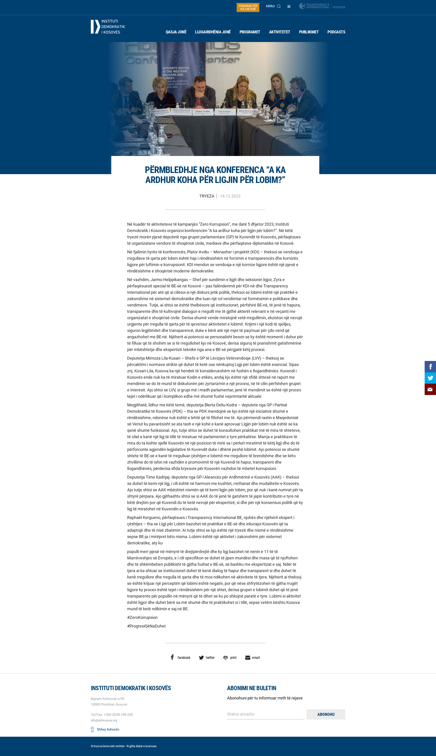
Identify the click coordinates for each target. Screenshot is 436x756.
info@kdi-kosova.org (104, 720)
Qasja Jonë (176, 32)
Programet (250, 32)
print (233, 657)
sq (288, 6)
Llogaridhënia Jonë (212, 32)
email (256, 657)
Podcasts (336, 32)
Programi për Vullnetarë (248, 7)
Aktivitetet (279, 32)
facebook (184, 657)
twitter (210, 657)
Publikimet (309, 32)
